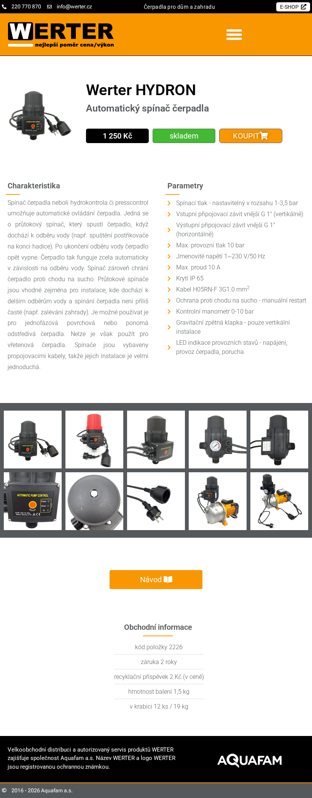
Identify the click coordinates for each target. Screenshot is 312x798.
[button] (234, 35)
